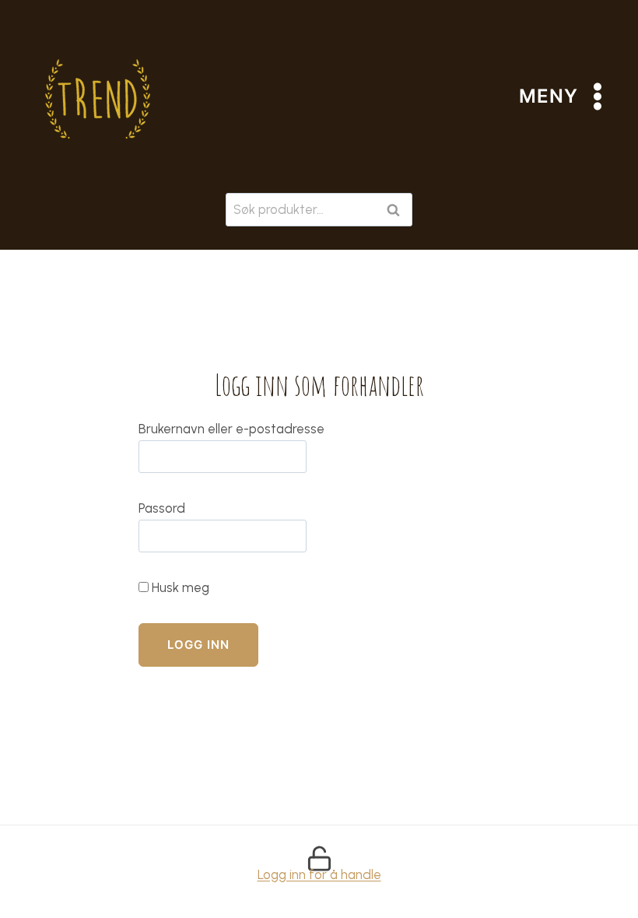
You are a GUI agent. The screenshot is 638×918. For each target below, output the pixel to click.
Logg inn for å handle (319, 874)
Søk (396, 209)
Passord (161, 508)
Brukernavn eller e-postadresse (231, 428)
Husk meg (179, 587)
